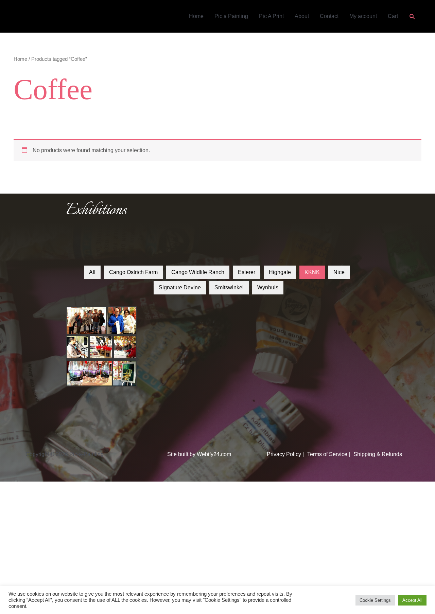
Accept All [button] (412, 600)
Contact (329, 16)
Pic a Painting (231, 16)
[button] (412, 16)
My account (363, 16)
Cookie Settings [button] (375, 600)
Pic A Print (271, 16)
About (302, 16)
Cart (393, 16)
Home (196, 16)
